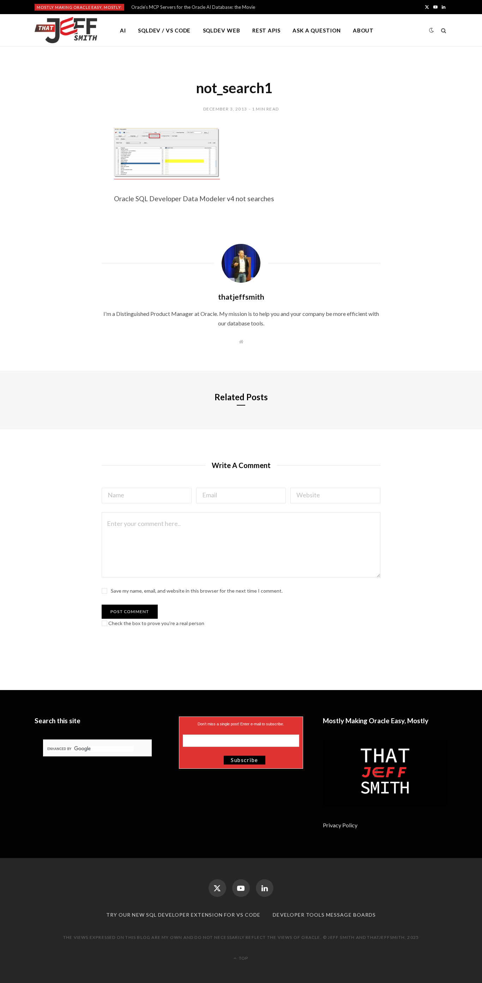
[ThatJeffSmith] (66, 30)
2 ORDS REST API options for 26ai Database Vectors (186, 7)
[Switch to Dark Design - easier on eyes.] (431, 30)
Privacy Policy (341, 825)
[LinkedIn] (264, 888)
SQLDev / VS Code (164, 30)
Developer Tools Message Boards (324, 915)
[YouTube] (241, 888)
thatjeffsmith (241, 296)
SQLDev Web (221, 30)
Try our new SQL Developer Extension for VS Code (183, 915)
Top (243, 958)
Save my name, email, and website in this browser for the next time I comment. (197, 591)
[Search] (444, 30)
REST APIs (266, 30)
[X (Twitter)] (217, 888)
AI (123, 30)
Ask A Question (317, 30)
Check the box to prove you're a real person (155, 623)
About (363, 30)
